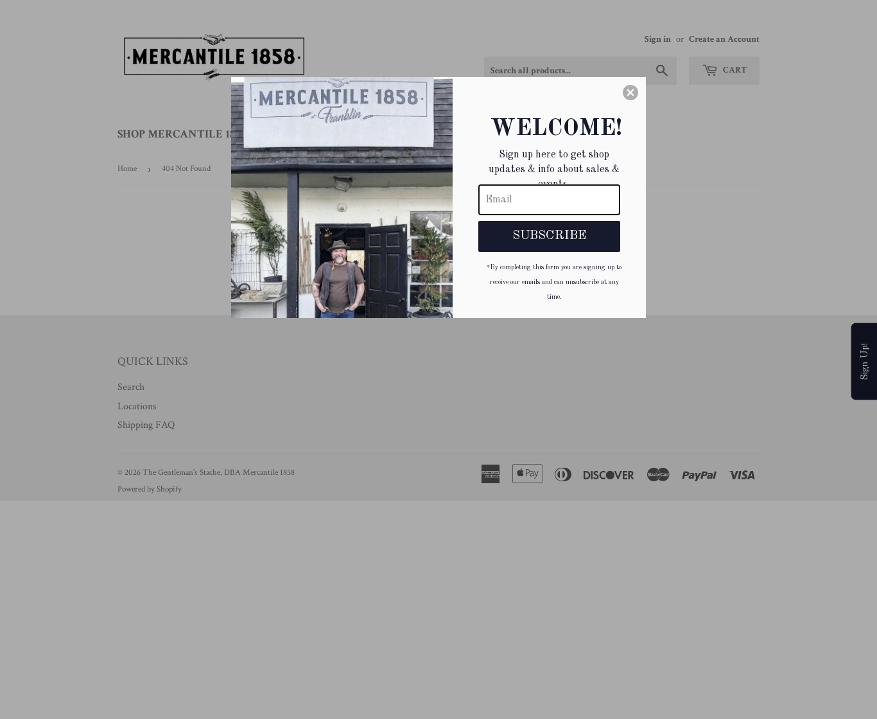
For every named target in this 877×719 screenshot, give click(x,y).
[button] (630, 92)
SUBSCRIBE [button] (549, 235)
